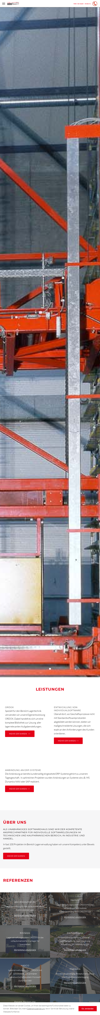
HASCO (25, 965)
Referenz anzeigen (25, 915)
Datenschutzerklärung (36, 1008)
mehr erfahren (16, 856)
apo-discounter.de (25, 902)
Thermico (75, 969)
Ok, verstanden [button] (88, 1008)
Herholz (75, 900)
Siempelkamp (75, 933)
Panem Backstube (25, 1002)
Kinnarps (25, 933)
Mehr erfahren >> (50, 357)
